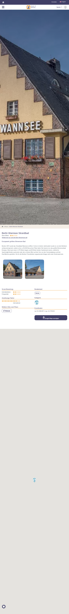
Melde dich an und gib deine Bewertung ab (14, 237)
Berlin (37, 293)
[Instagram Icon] (3, 2)
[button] (7, 311)
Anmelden (54, 2)
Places (6, 226)
